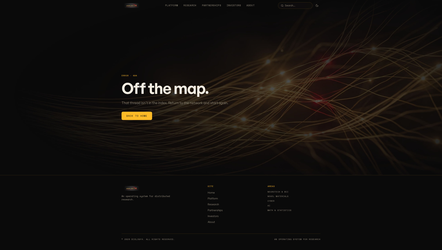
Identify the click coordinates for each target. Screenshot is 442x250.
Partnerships (211, 5)
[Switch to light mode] (317, 5)
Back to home (136, 116)
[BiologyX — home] (132, 5)
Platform (171, 5)
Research (190, 5)
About (250, 5)
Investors (234, 5)
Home (211, 192)
